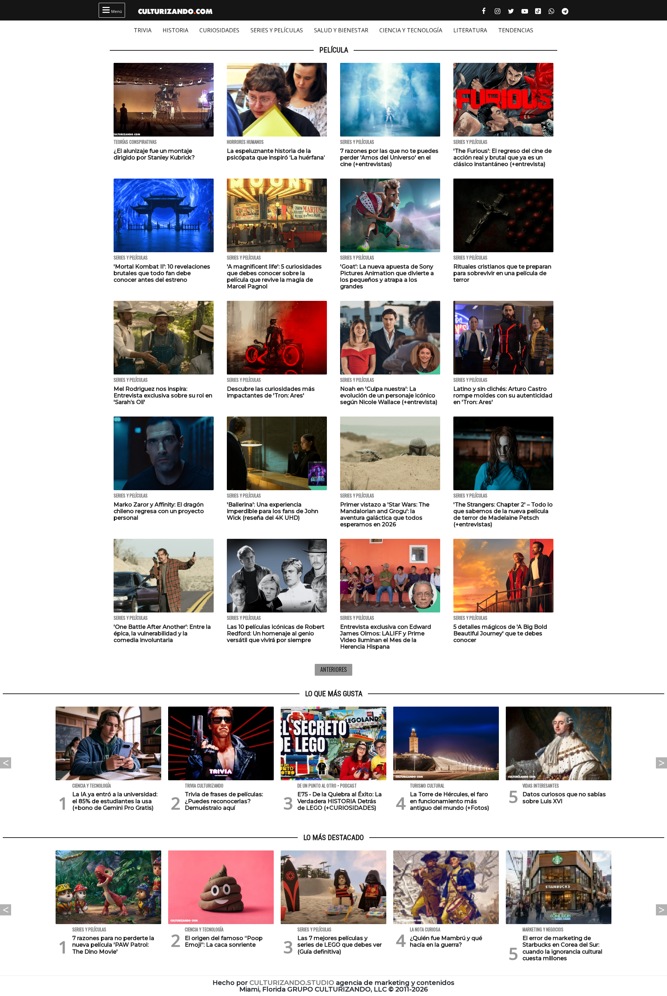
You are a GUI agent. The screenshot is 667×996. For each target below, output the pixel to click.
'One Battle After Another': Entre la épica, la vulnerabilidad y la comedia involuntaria (162, 633)
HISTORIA (175, 30)
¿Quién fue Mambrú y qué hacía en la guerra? (446, 941)
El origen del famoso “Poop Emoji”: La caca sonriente (224, 941)
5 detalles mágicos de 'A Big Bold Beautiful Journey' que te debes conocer (500, 633)
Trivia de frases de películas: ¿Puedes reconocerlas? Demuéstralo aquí (224, 801)
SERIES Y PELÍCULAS (276, 30)
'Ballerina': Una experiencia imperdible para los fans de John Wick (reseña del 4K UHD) (272, 511)
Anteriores (333, 669)
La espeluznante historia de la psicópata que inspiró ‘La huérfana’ (276, 154)
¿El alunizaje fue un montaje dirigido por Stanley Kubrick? (154, 154)
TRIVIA (142, 30)
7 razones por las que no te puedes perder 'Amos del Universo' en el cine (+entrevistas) (389, 157)
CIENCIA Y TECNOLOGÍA (410, 30)
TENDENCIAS (515, 30)
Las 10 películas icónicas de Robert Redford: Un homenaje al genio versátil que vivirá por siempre (275, 633)
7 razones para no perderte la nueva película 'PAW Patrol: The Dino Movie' (113, 945)
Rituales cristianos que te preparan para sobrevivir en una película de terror (502, 273)
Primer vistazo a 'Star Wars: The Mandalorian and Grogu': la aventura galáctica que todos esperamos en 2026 (384, 514)
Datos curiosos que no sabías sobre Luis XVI (564, 797)
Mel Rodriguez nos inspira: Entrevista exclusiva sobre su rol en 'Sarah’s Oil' (163, 395)
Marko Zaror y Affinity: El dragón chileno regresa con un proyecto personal (159, 511)
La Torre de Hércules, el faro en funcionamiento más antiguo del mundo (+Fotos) (449, 801)
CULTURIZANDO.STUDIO (291, 983)
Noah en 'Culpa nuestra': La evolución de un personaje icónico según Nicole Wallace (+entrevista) (388, 395)
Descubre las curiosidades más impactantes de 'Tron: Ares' (271, 392)
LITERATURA (470, 30)
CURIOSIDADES (219, 30)
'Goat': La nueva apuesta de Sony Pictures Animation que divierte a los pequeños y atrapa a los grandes (387, 276)
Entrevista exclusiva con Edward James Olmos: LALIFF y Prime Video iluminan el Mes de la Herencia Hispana (385, 637)
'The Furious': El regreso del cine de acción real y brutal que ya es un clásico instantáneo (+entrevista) (502, 157)
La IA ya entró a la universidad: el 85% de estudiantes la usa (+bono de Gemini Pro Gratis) (114, 801)
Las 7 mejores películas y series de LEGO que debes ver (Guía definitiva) (339, 945)
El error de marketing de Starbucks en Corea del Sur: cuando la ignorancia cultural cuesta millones (562, 948)
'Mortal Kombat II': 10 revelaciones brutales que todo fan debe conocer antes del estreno (162, 273)
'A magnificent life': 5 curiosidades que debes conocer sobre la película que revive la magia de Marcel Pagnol (274, 276)
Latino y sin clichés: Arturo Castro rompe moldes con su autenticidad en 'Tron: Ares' (502, 395)
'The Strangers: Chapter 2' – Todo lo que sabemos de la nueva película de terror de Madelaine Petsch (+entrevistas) (503, 514)
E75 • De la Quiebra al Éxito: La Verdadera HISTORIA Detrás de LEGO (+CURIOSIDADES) (339, 801)
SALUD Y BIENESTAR (341, 30)
